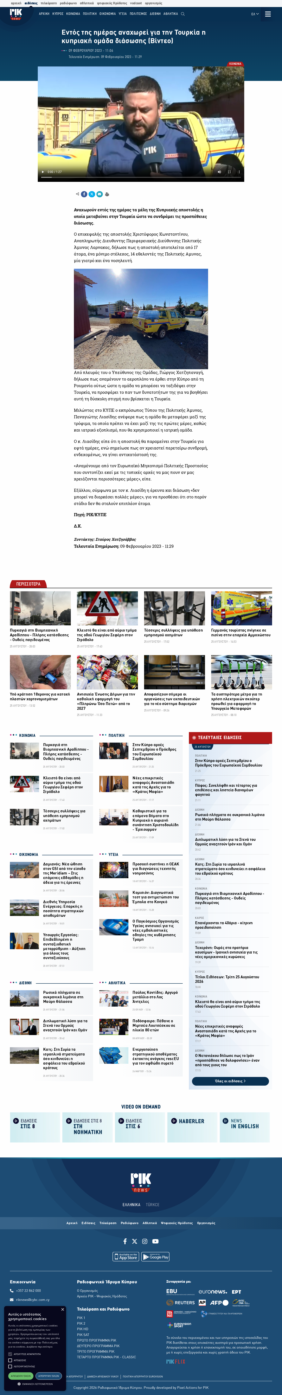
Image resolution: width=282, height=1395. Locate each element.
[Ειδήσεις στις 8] (35, 1127)
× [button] (62, 1309)
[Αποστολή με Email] (99, 194)
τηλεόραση (49, 3)
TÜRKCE (152, 1205)
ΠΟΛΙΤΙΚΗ (117, 736)
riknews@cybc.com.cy (33, 1300)
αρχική (16, 3)
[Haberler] (192, 1127)
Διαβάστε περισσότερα (39, 1346)
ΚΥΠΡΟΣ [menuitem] (58, 14)
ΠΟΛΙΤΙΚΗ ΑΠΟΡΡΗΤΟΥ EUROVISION (143, 1377)
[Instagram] (145, 1242)
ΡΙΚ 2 (81, 1323)
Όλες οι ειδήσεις (229, 1081)
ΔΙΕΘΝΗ (25, 983)
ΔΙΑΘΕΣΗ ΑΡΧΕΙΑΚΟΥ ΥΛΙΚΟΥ (102, 1377)
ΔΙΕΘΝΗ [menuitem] (155, 14)
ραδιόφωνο (68, 3)
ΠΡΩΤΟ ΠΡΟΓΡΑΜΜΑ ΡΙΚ (96, 1340)
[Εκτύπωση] (106, 194)
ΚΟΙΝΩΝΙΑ (235, 64)
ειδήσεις (31, 3)
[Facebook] (126, 1242)
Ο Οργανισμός (87, 1291)
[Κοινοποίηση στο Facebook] (84, 194)
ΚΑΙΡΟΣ (199, 918)
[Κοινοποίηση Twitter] (92, 194)
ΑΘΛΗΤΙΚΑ (117, 983)
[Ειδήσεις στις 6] (140, 1127)
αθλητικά (87, 3)
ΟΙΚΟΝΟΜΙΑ (28, 855)
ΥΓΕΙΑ (113, 855)
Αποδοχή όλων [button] (21, 1375)
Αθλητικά (150, 1223)
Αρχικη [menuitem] (44, 14)
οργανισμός (153, 3)
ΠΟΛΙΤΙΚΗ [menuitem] (90, 14)
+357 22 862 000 (28, 1291)
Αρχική (71, 1223)
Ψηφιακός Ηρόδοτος (177, 1223)
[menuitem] (183, 14)
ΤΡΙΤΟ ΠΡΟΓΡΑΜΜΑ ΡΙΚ (95, 1352)
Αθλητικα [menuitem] (171, 14)
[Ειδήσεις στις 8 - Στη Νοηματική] (87, 1127)
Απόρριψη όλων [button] (48, 1375)
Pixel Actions (187, 1388)
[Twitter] (134, 1242)
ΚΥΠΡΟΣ (200, 780)
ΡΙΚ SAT (83, 1335)
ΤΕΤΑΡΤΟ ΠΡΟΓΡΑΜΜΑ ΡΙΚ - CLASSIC (106, 1357)
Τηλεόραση (108, 1223)
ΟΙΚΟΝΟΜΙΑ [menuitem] (108, 14)
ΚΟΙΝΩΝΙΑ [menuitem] (73, 14)
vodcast (136, 3)
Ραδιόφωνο (130, 1223)
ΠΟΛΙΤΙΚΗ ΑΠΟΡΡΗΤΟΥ (70, 1377)
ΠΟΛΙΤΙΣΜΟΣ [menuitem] (138, 14)
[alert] (35, 1348)
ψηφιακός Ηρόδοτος (112, 3)
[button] (10, 1354)
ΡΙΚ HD (82, 1329)
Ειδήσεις (88, 1223)
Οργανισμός (206, 1223)
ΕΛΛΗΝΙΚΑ (131, 1205)
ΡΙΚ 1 (81, 1318)
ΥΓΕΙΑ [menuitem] (123, 14)
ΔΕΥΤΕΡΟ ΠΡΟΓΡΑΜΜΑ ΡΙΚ (98, 1346)
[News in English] (245, 1127)
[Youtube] (155, 1242)
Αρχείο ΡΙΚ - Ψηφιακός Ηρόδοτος (102, 1296)
